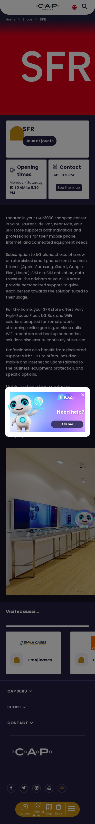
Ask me (67, 424)
